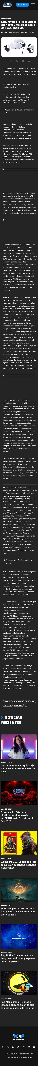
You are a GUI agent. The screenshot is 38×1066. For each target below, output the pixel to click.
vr (26, 705)
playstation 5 (18, 702)
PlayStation (7, 702)
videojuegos (18, 705)
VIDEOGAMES (7, 705)
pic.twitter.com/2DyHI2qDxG (14, 103)
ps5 (33, 702)
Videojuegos (6, 18)
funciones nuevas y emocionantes (14, 612)
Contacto (24, 4)
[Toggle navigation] (33, 5)
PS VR (27, 702)
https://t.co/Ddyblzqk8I (20, 100)
